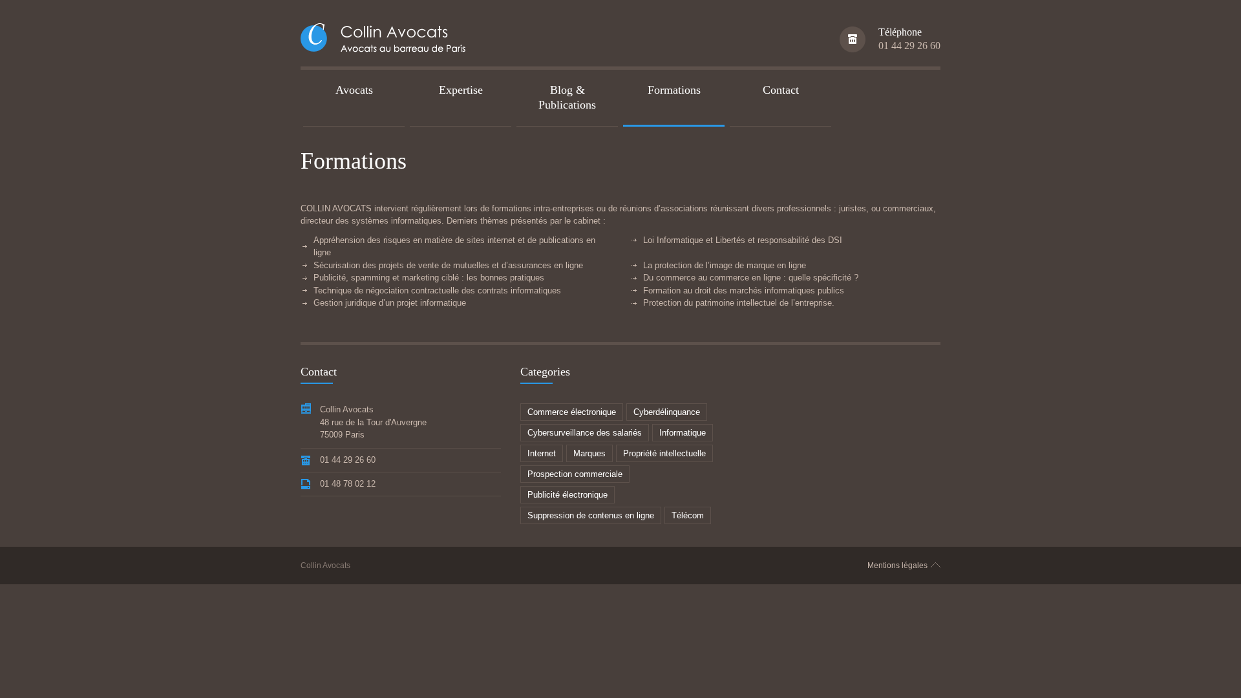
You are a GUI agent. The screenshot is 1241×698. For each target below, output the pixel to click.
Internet (541, 453)
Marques (589, 453)
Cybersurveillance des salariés (584, 433)
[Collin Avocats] (386, 40)
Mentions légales (897, 565)
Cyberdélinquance (666, 412)
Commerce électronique (571, 412)
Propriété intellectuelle (664, 453)
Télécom (688, 515)
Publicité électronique (567, 495)
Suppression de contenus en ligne (590, 515)
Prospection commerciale (574, 474)
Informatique (682, 433)
